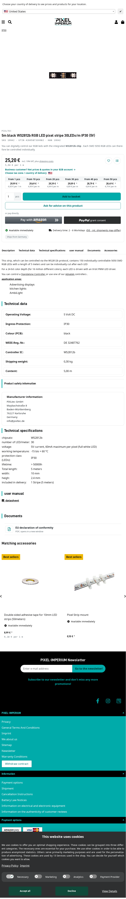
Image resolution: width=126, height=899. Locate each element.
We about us (9, 739)
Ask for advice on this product (63, 205)
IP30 (66, 324)
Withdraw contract (16, 764)
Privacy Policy (10, 865)
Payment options (12, 782)
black (67, 333)
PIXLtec (7, 131)
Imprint (6, 733)
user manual (76, 250)
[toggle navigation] (3, 22)
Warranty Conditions (14, 756)
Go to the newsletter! (89, 668)
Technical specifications (52, 250)
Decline (72, 891)
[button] (116, 22)
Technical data (27, 250)
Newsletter (8, 751)
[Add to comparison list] (117, 160)
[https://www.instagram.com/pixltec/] (108, 701)
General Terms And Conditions (21, 727)
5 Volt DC (69, 314)
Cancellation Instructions (17, 794)
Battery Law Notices (14, 800)
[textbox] (59, 11)
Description (8, 250)
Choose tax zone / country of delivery (26, 172)
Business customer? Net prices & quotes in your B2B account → (40, 169)
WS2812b (69, 352)
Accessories (110, 250)
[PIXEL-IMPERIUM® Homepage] (63, 22)
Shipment (8, 788)
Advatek (70, 274)
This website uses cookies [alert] (63, 836)
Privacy (6, 722)
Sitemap (7, 745)
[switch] (10, 876)
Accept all (25, 891)
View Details (109, 891)
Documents (93, 250)
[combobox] (58, 11)
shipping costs (46, 161)
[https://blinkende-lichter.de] (118, 701)
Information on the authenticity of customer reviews (34, 811)
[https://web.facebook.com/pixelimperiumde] (98, 701)
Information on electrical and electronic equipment (33, 806)
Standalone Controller (33, 274)
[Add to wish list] (108, 160)
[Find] (10, 22)
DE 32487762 (72, 343)
